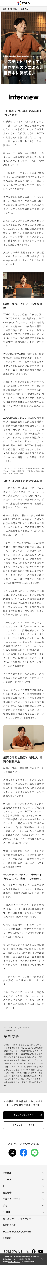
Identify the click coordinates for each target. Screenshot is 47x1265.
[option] (23, 48)
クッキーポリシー (14, 1261)
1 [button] (19, 81)
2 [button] (22, 81)
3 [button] (25, 81)
